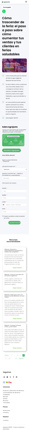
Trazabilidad (6, 394)
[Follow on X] (10, 377)
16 (16, 358)
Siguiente (21, 358)
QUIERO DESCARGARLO (15, 223)
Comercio (6, 412)
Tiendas (5, 398)
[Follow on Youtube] (7, 377)
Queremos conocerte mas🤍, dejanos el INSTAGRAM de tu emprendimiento (12, 174)
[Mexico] (7, 383)
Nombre (4, 188)
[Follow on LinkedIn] (4, 377)
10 (9, 358)
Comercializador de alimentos (11, 392)
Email (3, 208)
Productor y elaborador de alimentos (13, 390)
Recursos (5, 400)
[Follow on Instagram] (16, 377)
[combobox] (3, 204)
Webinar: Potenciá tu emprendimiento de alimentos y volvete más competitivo (13, 250)
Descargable (7, 7)
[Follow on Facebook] (13, 377)
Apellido (4, 195)
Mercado (5, 396)
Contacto (6, 420)
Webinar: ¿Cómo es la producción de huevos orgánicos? (14, 275)
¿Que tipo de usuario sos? (8, 166)
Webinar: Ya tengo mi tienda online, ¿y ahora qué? (12, 326)
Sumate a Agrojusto (11, 150)
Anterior (7, 355)
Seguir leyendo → (18, 267)
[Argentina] (4, 383)
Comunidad (6, 402)
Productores (6, 410)
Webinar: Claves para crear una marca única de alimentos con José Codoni (14, 296)
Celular (4, 202)
